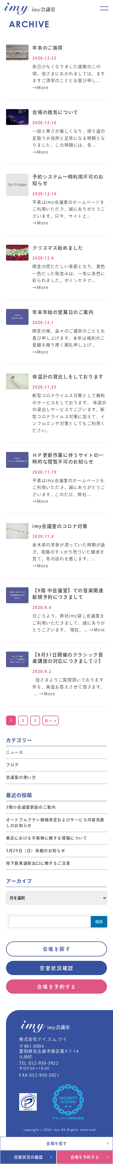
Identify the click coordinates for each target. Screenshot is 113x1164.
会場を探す (57, 949)
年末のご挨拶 (47, 47)
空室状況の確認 (28, 1157)
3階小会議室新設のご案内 (31, 807)
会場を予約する (56, 986)
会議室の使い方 (21, 777)
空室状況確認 (56, 968)
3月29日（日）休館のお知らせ (35, 851)
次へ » (50, 720)
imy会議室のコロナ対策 (59, 526)
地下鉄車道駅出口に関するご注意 (38, 863)
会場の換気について (55, 112)
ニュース (14, 752)
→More (40, 88)
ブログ (12, 765)
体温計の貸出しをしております (67, 376)
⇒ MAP (25, 1056)
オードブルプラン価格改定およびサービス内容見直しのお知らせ (55, 822)
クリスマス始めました (57, 248)
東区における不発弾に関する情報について (46, 838)
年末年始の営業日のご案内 (63, 312)
